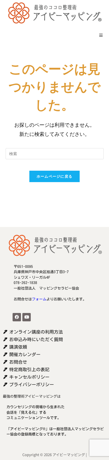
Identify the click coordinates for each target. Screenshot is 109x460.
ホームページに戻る (55, 176)
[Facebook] (17, 317)
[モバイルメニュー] (99, 35)
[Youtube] (26, 317)
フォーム (39, 299)
